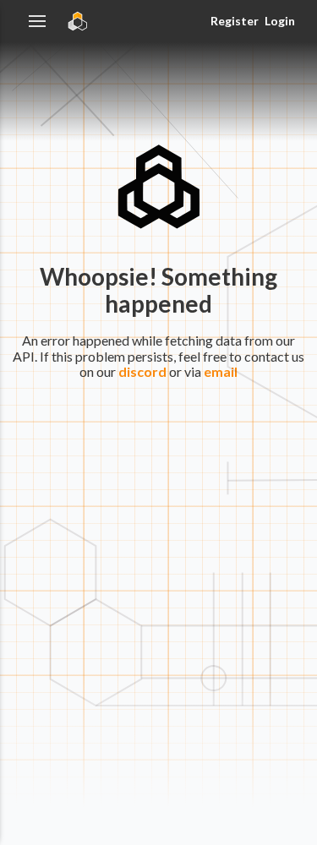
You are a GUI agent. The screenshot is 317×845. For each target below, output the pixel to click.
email (221, 371)
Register (234, 21)
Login (280, 21)
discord (142, 371)
